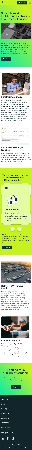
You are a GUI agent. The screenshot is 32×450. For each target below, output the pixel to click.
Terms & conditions (11, 448)
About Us (5, 413)
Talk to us (22, 2)
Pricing (4, 409)
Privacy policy (23, 448)
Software (5, 418)
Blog (3, 404)
